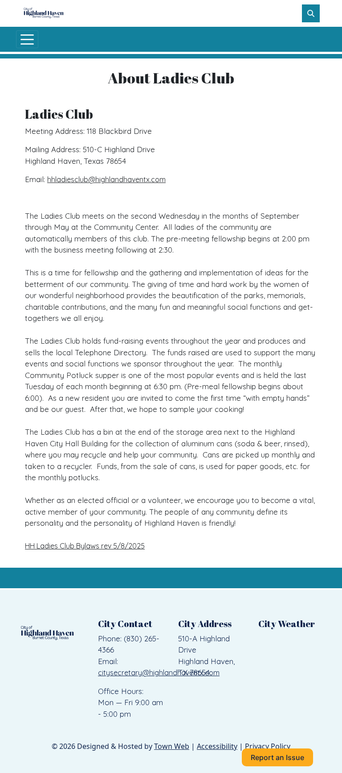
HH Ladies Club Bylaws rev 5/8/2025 (85, 545)
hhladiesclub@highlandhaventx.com (106, 179)
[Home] (43, 13)
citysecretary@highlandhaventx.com (159, 672)
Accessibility (217, 746)
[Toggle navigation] (27, 39)
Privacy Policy (267, 746)
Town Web (171, 746)
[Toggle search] (311, 13)
